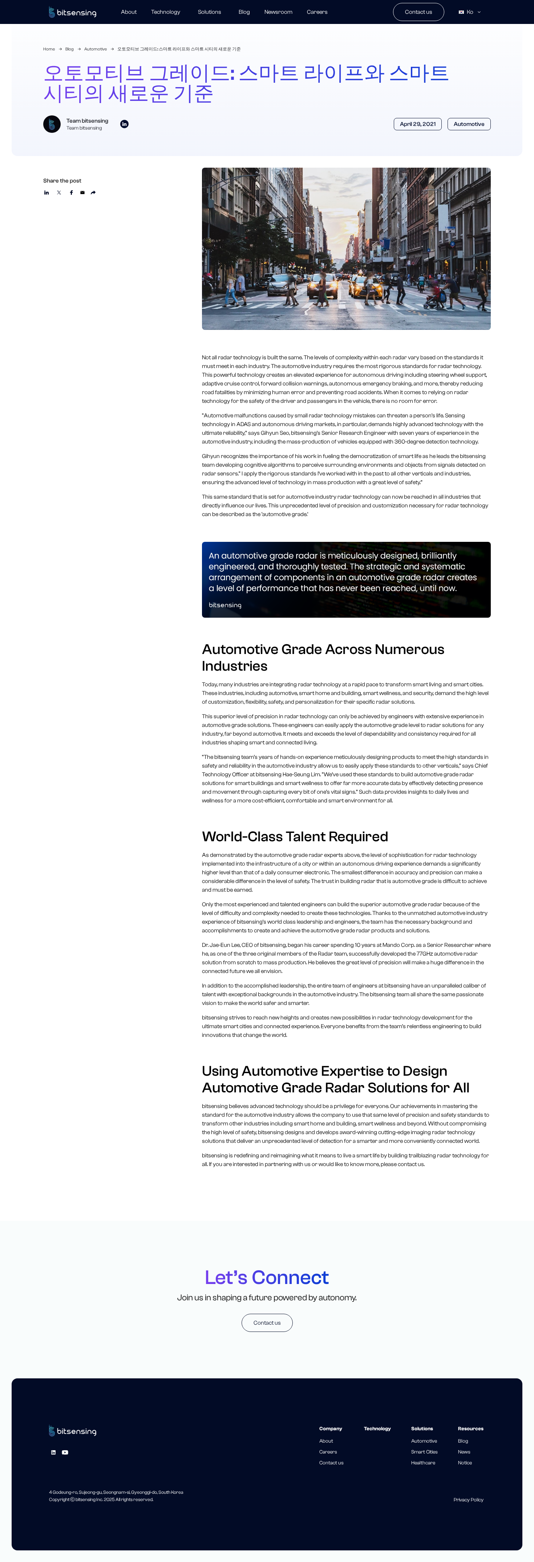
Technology (165, 12)
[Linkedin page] (53, 1452)
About (129, 12)
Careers (317, 12)
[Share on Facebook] (71, 192)
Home (49, 49)
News (464, 1452)
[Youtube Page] (65, 1452)
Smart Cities (424, 1452)
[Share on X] (59, 192)
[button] (210, 12)
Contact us (418, 12)
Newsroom (278, 12)
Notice (465, 1463)
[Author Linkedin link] (124, 124)
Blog (244, 12)
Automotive (95, 49)
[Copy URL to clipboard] (93, 192)
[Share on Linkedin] (46, 192)
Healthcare (423, 1463)
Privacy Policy (469, 1500)
